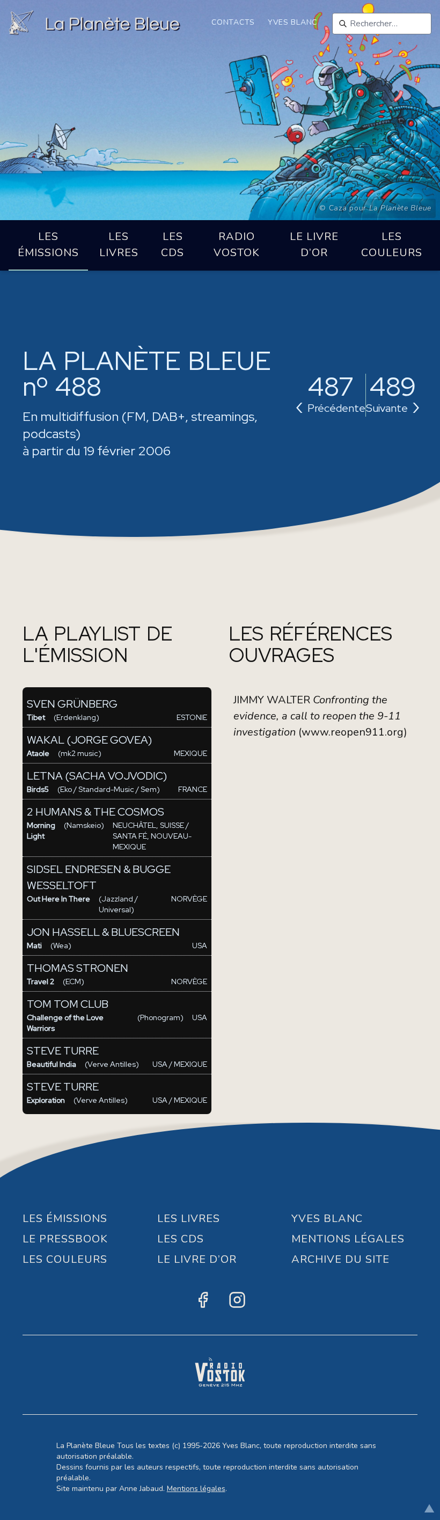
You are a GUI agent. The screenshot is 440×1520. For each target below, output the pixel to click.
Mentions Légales (348, 1239)
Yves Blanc (292, 22)
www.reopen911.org (353, 732)
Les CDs (172, 244)
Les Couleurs (391, 244)
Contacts (233, 22)
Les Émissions (48, 244)
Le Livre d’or (314, 244)
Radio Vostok (237, 244)
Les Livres (118, 244)
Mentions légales (196, 1488)
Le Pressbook (65, 1239)
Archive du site (340, 1259)
